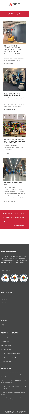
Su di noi (4, 300)
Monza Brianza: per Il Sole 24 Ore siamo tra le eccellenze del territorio (13, 399)
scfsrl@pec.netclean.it (10, 357)
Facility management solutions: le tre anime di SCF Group (13, 387)
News (3, 309)
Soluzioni (4, 306)
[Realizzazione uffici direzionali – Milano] (14, 79)
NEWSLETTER (6, 315)
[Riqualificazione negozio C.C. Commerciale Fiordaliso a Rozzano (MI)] (14, 125)
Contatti (4, 312)
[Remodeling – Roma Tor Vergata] (14, 169)
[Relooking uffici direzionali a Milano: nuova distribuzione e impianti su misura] (14, 32)
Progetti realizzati (6, 303)
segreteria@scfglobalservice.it (12, 353)
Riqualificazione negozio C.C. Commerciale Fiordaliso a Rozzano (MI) (14, 141)
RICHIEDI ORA (19, 226)
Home (3, 297)
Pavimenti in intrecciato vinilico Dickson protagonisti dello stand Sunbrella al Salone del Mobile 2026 (13, 374)
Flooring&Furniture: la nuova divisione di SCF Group (13, 393)
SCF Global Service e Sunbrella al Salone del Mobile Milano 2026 (13, 381)
